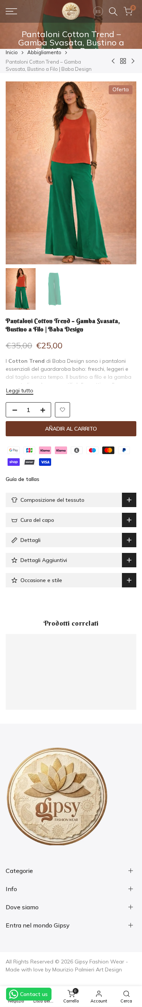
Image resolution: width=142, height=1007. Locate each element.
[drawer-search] (113, 11)
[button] (62, 409)
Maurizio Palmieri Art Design (87, 969)
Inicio (12, 52)
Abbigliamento (44, 52)
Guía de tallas (22, 479)
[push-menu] (11, 11)
